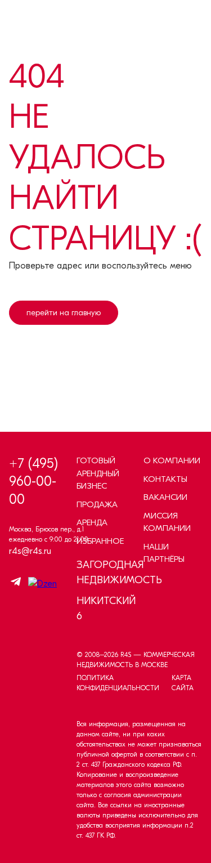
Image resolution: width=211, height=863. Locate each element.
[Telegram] (16, 583)
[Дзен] (40, 584)
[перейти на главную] (63, 354)
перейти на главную (63, 313)
